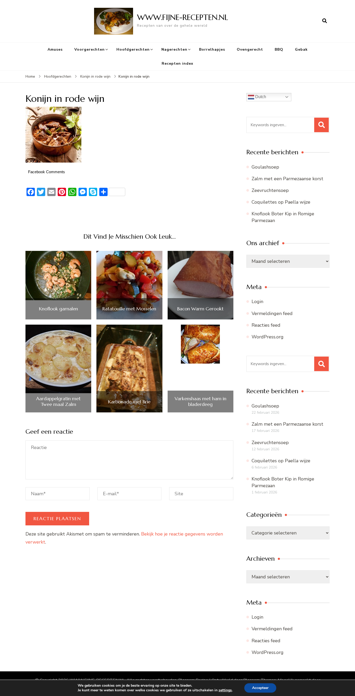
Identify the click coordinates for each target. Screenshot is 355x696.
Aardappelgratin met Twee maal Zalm (58, 401)
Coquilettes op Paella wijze (281, 202)
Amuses (55, 49)
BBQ (279, 49)
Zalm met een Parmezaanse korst (287, 179)
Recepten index (177, 63)
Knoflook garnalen (58, 309)
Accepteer (260, 687)
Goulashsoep (265, 167)
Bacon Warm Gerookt (200, 309)
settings (225, 690)
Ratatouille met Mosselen (129, 309)
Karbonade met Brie (129, 402)
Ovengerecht (250, 49)
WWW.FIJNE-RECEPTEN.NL (182, 17)
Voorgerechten (89, 49)
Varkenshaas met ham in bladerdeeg (200, 401)
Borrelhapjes (212, 49)
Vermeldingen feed (272, 313)
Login (257, 301)
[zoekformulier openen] (325, 21)
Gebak (301, 49)
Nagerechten (174, 49)
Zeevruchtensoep (270, 190)
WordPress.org (268, 337)
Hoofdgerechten (133, 49)
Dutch (260, 97)
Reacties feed (266, 325)
